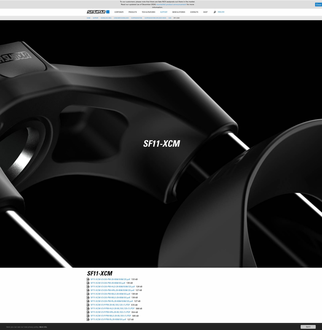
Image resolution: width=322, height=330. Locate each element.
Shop (205, 12)
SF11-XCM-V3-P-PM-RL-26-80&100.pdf (108, 319)
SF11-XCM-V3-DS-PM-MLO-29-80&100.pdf (110, 297)
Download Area (106, 18)
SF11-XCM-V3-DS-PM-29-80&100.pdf (108, 283)
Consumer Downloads (121, 18)
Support (95, 18)
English (221, 12)
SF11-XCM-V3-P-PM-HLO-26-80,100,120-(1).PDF (113, 308)
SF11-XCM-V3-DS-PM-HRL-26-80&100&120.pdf (112, 290)
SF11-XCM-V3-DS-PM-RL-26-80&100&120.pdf (112, 301)
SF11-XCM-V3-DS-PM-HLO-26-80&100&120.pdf (113, 286)
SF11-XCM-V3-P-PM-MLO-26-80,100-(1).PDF (111, 315)
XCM (170, 18)
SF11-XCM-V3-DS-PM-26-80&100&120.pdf (110, 279)
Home (88, 18)
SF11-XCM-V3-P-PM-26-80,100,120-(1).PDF (110, 305)
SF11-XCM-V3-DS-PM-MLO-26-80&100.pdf (110, 293)
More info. (43, 327)
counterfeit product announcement (171, 4)
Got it (308, 326)
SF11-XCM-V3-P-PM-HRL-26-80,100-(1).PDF (110, 312)
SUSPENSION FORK (136, 18)
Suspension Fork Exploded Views (155, 18)
